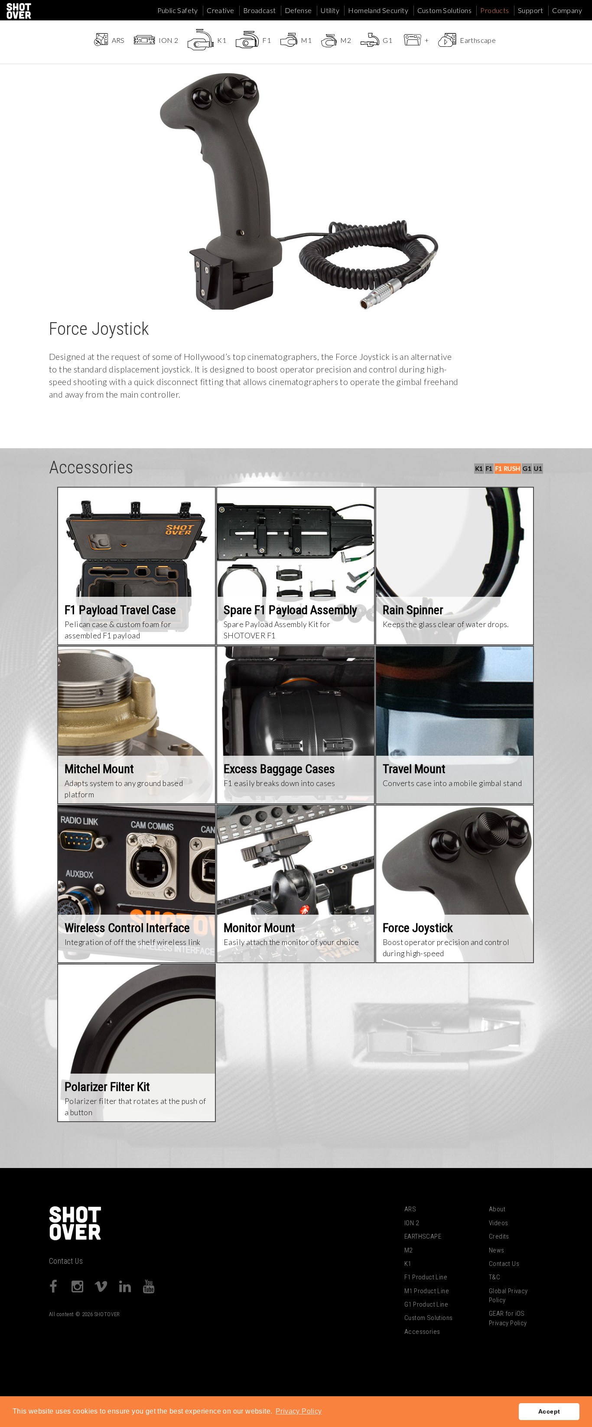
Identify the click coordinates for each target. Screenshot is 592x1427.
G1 (527, 468)
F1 (489, 468)
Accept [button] (549, 1411)
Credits (499, 1236)
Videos (498, 1223)
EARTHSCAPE (422, 1236)
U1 (538, 468)
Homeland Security (378, 10)
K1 (479, 468)
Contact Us (66, 1261)
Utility (330, 10)
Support (530, 10)
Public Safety (177, 10)
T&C (494, 1277)
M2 (408, 1250)
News (496, 1250)
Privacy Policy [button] (299, 1411)
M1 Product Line (426, 1291)
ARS (410, 1209)
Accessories (422, 1332)
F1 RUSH (507, 468)
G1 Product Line (426, 1304)
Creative (220, 10)
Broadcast (259, 10)
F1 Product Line (425, 1277)
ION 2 (411, 1223)
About (497, 1209)
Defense (298, 10)
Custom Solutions (444, 10)
